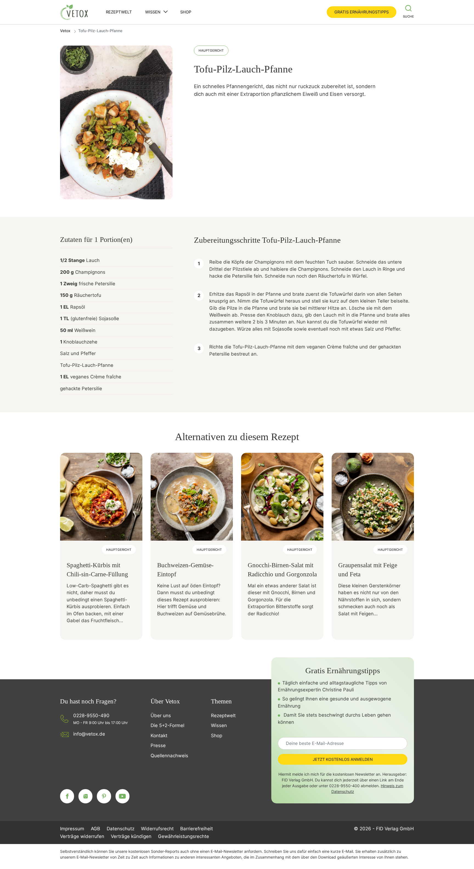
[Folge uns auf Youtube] (122, 796)
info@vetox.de (89, 734)
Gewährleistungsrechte (183, 836)
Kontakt (159, 735)
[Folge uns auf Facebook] (67, 796)
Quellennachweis (169, 755)
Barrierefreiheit (196, 828)
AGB (95, 828)
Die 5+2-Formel (167, 725)
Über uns (161, 715)
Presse (158, 745)
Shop (185, 12)
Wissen (152, 12)
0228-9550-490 (91, 715)
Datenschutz (120, 828)
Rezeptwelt (119, 12)
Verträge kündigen (131, 836)
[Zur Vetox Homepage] (74, 12)
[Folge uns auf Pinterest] (104, 796)
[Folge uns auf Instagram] (85, 796)
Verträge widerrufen (82, 836)
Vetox (65, 30)
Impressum (72, 828)
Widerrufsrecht (157, 828)
